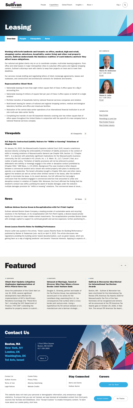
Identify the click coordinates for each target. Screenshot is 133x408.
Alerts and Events (75, 383)
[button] (125, 4)
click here (33, 402)
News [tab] (47, 39)
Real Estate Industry (107, 125)
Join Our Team (113, 385)
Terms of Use (10, 383)
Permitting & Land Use (107, 119)
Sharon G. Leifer (105, 95)
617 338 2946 (105, 73)
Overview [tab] (11, 39)
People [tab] (23, 39)
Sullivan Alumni (74, 386)
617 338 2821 (105, 98)
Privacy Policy (32, 380)
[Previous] (122, 265)
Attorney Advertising (35, 383)
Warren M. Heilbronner (107, 71)
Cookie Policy (32, 376)
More (42, 358)
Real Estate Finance (106, 122)
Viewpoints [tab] (35, 39)
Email (101, 75)
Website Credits (33, 386)
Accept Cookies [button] (102, 399)
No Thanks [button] (120, 399)
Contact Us (9, 376)
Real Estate (103, 115)
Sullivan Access (10, 380)
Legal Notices (10, 386)
